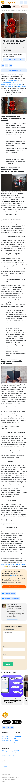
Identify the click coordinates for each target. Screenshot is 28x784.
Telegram (4, 762)
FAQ (15, 753)
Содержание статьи (15, 70)
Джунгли (16, 734)
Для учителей (7, 50)
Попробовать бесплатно (14, 59)
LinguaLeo (13, 575)
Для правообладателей (7, 751)
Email (4, 654)
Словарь (16, 740)
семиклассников (21, 86)
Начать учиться (14, 587)
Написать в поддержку (17, 749)
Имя (4, 646)
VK (3, 764)
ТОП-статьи (15, 7)
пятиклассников (18, 84)
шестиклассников (10, 86)
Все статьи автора (12, 619)
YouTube (4, 766)
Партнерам (5, 736)
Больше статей (6, 7)
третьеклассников (17, 82)
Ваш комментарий (8, 629)
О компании (5, 734)
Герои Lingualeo (6, 740)
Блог (3, 782)
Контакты (5, 738)
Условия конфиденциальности (8, 754)
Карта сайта (17, 743)
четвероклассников (7, 84)
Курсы (15, 738)
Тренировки (17, 736)
